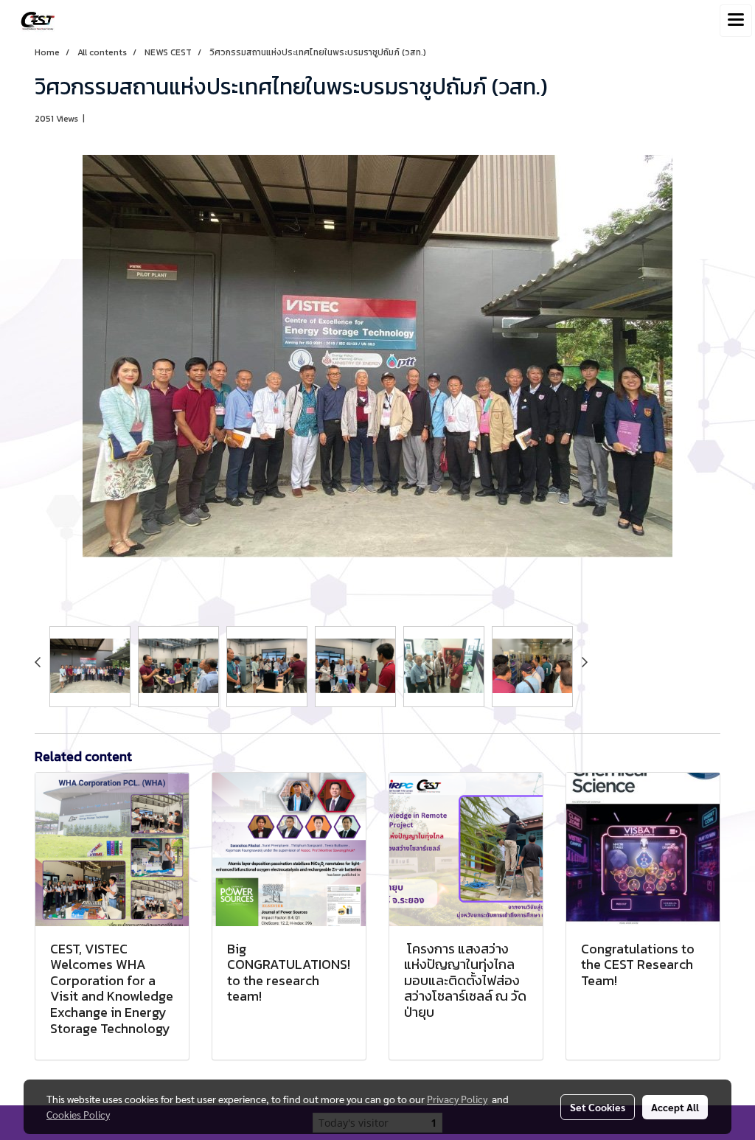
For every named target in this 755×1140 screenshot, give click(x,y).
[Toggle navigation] (736, 20)
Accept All (675, 1106)
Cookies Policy (78, 1114)
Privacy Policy (457, 1098)
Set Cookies (597, 1106)
